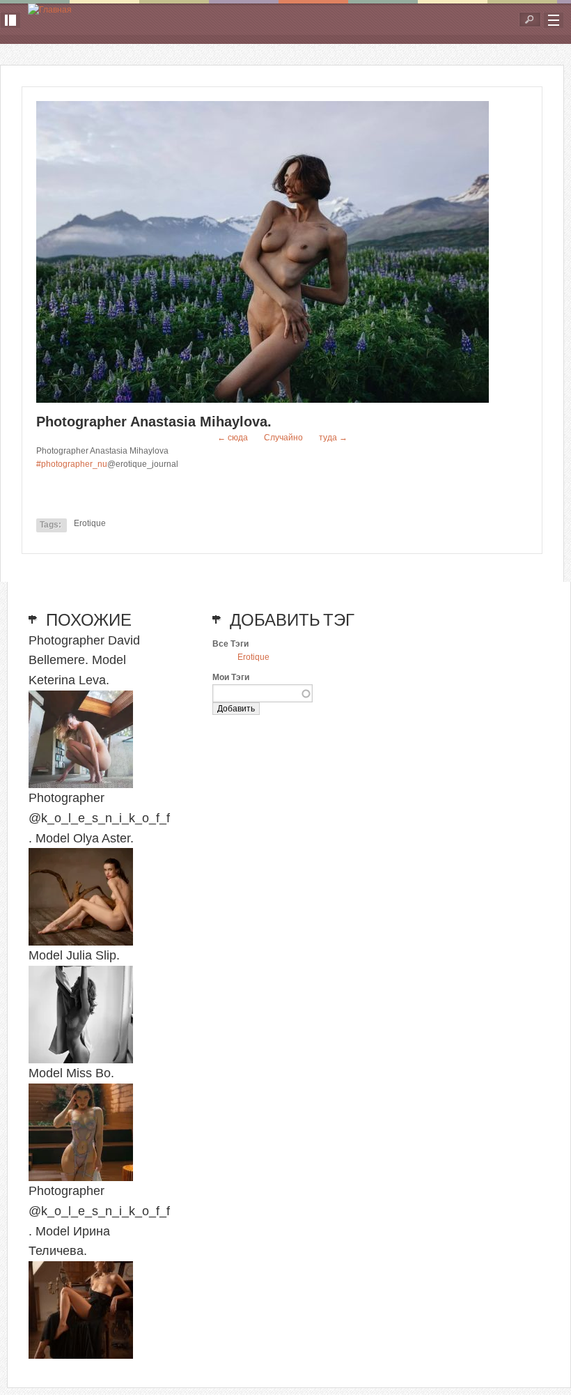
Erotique (90, 523)
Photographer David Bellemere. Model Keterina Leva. (84, 660)
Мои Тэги (230, 677)
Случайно (283, 437)
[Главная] (50, 10)
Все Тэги (230, 644)
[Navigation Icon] (553, 20)
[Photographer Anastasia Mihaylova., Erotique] (262, 400)
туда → (333, 437)
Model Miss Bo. (71, 1073)
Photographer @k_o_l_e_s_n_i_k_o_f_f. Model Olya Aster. (99, 818)
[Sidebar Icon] (10, 20)
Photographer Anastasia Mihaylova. (154, 421)
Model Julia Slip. (74, 955)
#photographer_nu (71, 464)
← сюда (232, 437)
